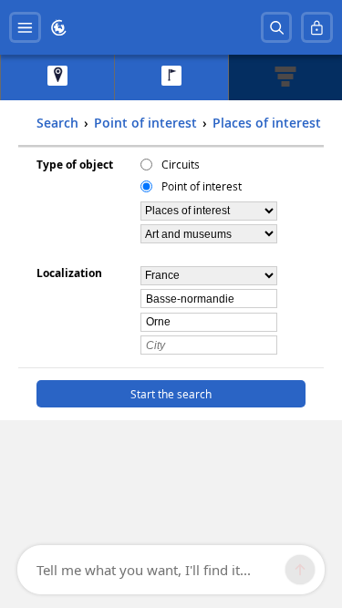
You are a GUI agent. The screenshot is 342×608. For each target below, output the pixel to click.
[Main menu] (25, 28)
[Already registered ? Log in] (317, 28)
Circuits (180, 164)
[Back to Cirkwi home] (58, 27)
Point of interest (201, 186)
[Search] (277, 28)
